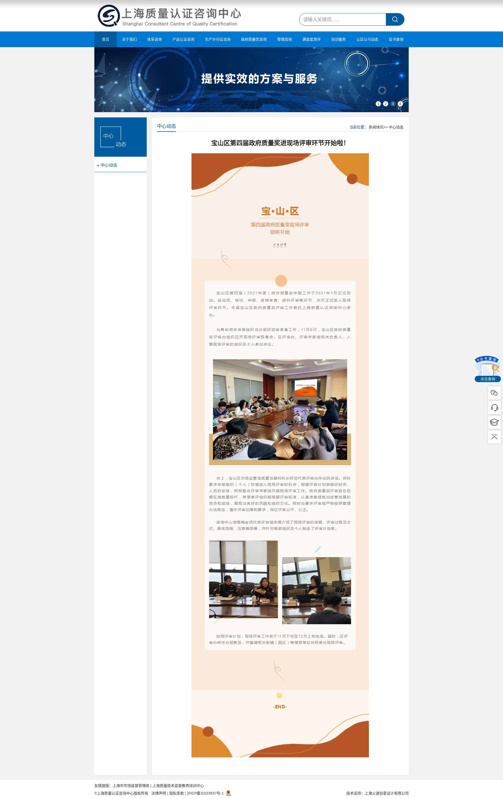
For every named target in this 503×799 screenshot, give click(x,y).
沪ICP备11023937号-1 (205, 793)
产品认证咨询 (183, 39)
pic (494, 407)
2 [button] (386, 104)
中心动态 (109, 165)
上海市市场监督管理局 (131, 786)
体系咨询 (154, 39)
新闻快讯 (376, 127)
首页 (105, 39)
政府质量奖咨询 (254, 39)
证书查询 (396, 39)
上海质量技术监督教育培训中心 (178, 786)
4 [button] (400, 104)
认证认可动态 (367, 39)
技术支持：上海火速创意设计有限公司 (377, 793)
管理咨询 (284, 39)
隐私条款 (176, 793)
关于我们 (129, 39)
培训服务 (338, 39)
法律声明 (158, 793)
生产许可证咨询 (218, 39)
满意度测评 (311, 39)
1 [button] (378, 104)
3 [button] (393, 104)
